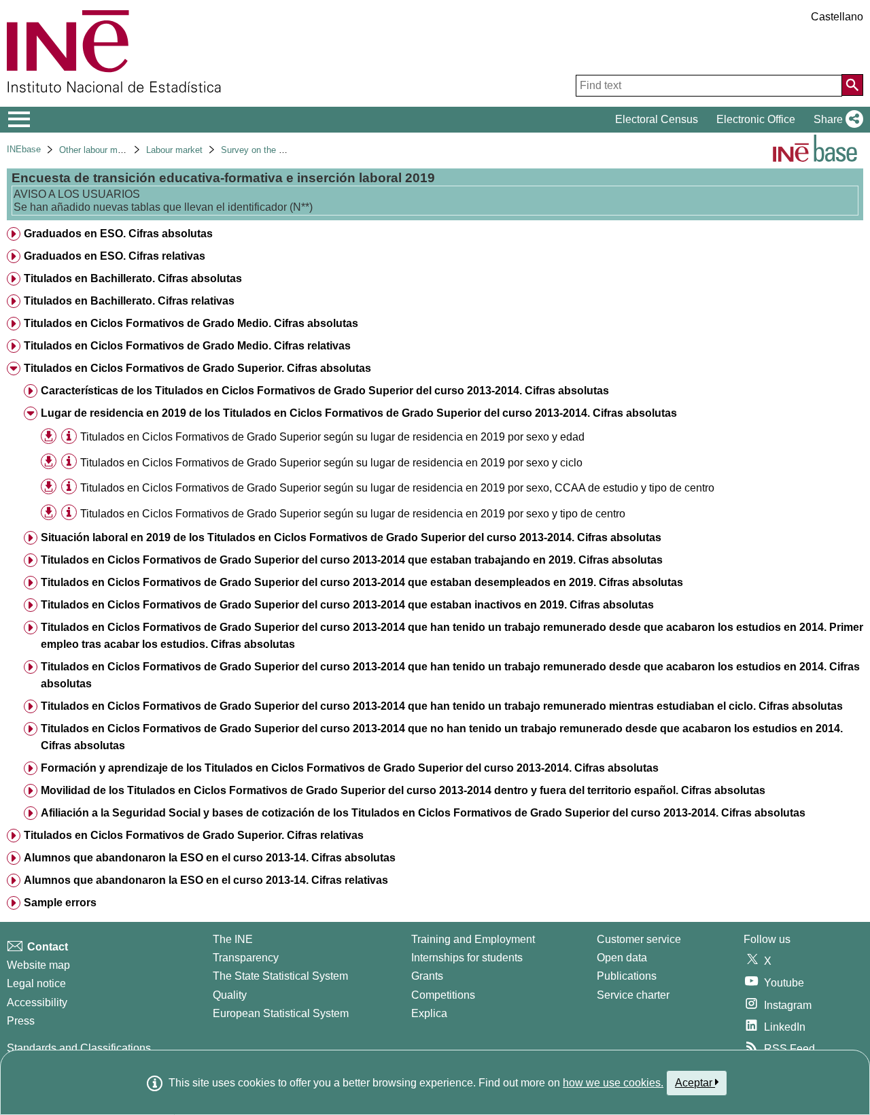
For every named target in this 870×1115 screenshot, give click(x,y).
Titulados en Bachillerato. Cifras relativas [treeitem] (129, 301)
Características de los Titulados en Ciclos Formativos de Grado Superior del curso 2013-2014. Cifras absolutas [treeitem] (325, 390)
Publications (627, 976)
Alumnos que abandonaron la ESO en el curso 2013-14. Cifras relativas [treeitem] (206, 880)
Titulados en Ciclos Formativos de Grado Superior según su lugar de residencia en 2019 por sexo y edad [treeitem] (332, 437)
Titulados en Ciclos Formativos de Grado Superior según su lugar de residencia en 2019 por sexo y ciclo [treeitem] (331, 462)
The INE (233, 939)
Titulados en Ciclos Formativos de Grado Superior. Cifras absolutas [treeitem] (197, 368)
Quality (230, 995)
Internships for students (467, 957)
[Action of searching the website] (852, 85)
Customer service (639, 939)
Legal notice (36, 983)
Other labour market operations (120, 150)
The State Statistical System (280, 976)
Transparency (246, 957)
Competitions (443, 995)
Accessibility (37, 1002)
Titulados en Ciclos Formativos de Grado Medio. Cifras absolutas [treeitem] (191, 323)
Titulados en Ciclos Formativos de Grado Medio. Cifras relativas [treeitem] (187, 345)
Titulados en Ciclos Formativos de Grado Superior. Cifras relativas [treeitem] (194, 835)
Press (21, 1021)
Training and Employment (473, 939)
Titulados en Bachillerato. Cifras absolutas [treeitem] (133, 278)
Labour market (174, 150)
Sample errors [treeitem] (60, 902)
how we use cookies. (613, 1082)
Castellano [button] (837, 16)
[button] (835, 119)
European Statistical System (281, 1013)
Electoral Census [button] (656, 119)
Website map (38, 965)
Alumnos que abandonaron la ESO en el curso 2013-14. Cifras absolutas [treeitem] (210, 857)
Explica (429, 1013)
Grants (427, 976)
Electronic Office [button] (755, 119)
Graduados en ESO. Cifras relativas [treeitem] (114, 256)
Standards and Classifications (79, 1048)
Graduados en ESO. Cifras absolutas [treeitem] (118, 233)
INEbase (24, 149)
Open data (622, 957)
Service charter (633, 995)
